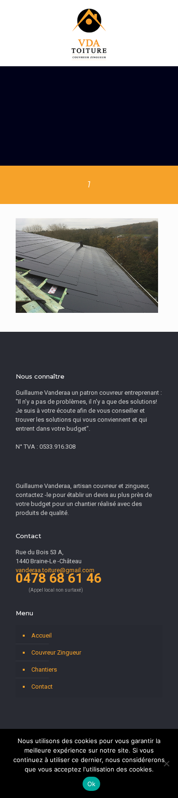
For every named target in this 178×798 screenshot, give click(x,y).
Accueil (41, 635)
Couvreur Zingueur (56, 652)
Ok (91, 784)
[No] (166, 763)
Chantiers (44, 669)
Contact (42, 686)
